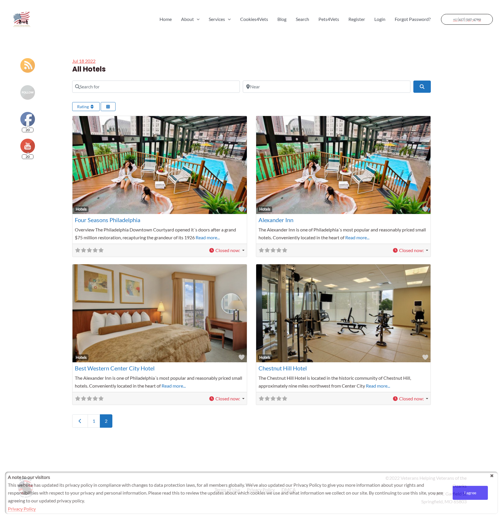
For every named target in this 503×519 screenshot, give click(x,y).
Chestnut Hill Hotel (282, 368)
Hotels (81, 209)
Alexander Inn (275, 219)
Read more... (208, 237)
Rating (83, 106)
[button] (227, 250)
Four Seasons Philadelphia (107, 219)
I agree (470, 492)
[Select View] (108, 106)
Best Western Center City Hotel (115, 368)
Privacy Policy (22, 508)
